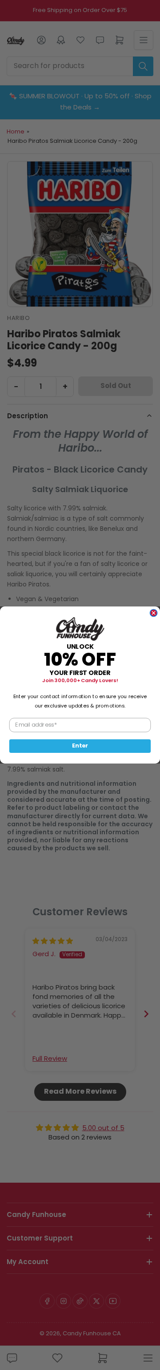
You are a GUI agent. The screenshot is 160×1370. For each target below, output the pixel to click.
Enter (80, 746)
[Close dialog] (153, 613)
